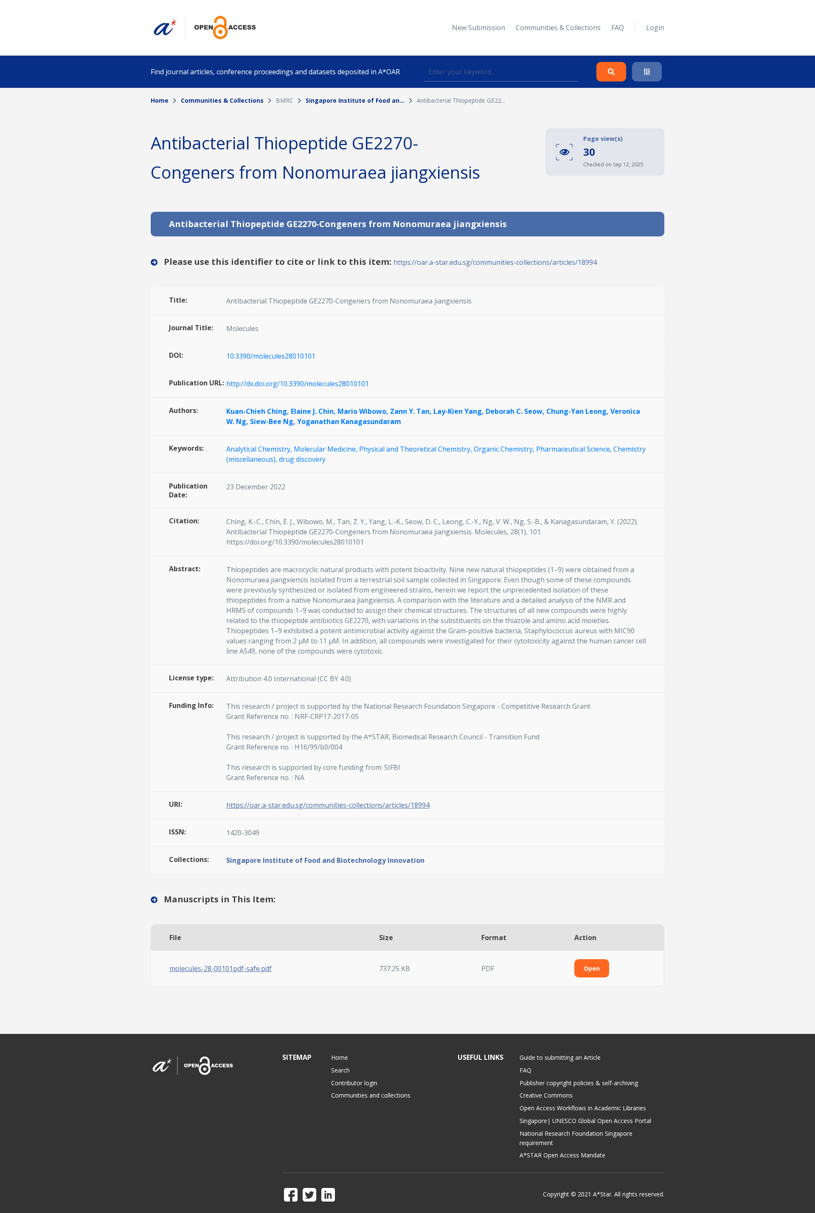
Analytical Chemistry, (260, 449)
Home (160, 100)
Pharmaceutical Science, (574, 449)
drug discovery (302, 459)
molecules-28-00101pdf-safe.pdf (220, 968)
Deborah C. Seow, (516, 411)
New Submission (478, 27)
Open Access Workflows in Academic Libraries (583, 1108)
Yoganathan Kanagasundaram (349, 421)
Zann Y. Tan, (411, 411)
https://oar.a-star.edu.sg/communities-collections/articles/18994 (495, 262)
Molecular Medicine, (326, 449)
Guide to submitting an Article (560, 1057)
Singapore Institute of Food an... (355, 100)
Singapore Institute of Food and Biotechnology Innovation (325, 860)
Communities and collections (370, 1095)
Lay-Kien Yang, (459, 411)
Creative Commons (546, 1095)
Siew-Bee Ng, (273, 421)
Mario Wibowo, (363, 411)
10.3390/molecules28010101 (270, 356)
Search (340, 1070)
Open (592, 968)
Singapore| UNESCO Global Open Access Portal (585, 1121)
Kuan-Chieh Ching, (258, 411)
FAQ (617, 27)
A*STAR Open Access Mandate (562, 1155)
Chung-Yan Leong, (578, 411)
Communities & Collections (558, 27)
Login (655, 27)
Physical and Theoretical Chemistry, (416, 449)
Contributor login (354, 1083)
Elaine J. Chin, (314, 411)
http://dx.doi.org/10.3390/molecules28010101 (297, 383)
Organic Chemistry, (505, 449)
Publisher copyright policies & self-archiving (579, 1083)
